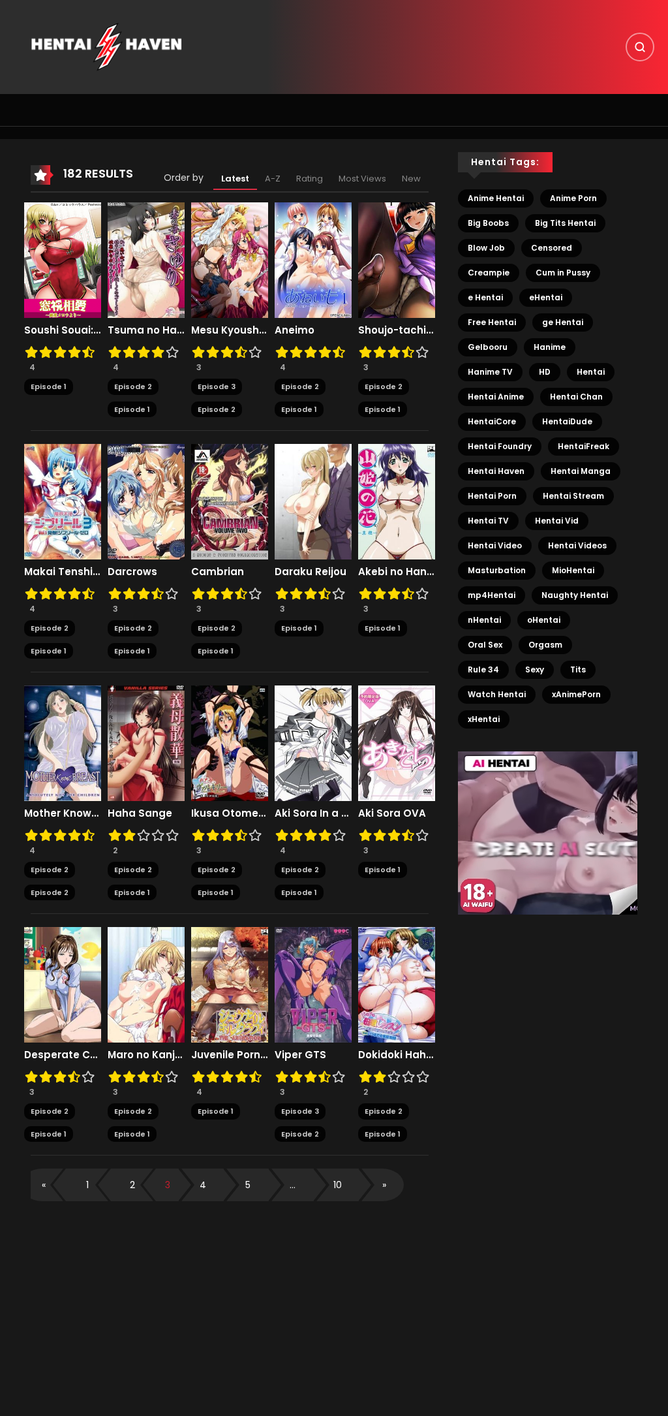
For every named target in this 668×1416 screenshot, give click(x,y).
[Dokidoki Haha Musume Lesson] (396, 984)
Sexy (534, 669)
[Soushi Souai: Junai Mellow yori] (62, 259)
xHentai (484, 719)
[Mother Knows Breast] (62, 742)
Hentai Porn (492, 495)
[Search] (640, 47)
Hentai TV (488, 520)
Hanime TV (490, 371)
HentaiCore (492, 421)
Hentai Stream (573, 495)
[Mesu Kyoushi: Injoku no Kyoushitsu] (229, 259)
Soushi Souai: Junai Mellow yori (62, 330)
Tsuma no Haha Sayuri (146, 330)
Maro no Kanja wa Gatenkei (146, 1055)
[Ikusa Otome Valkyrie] (229, 742)
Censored (551, 247)
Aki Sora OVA (392, 813)
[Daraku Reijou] (313, 501)
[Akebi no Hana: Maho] (396, 501)
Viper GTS (300, 1055)
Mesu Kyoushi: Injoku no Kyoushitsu (229, 330)
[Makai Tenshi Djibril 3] (62, 501)
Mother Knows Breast (62, 813)
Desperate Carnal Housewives (62, 1055)
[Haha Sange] (146, 742)
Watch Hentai (497, 694)
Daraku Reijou (310, 572)
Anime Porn (573, 198)
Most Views (362, 178)
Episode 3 (216, 386)
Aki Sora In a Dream (313, 813)
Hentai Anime (496, 396)
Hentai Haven (496, 471)
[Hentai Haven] (106, 46)
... (293, 1184)
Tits (578, 669)
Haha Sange (140, 813)
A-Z (273, 178)
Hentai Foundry (500, 446)
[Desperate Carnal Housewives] (62, 984)
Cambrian (217, 572)
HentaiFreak (583, 446)
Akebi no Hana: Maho (396, 572)
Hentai (591, 371)
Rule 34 (483, 669)
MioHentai (573, 570)
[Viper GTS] (313, 984)
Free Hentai (492, 322)
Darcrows (132, 572)
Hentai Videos (577, 545)
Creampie (488, 272)
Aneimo (294, 330)
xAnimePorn (576, 694)
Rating (309, 178)
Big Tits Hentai (565, 222)
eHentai (545, 297)
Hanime (550, 347)
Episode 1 (49, 386)
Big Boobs (488, 222)
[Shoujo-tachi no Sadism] (396, 259)
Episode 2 (133, 386)
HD (545, 371)
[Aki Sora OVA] (396, 742)
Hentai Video (495, 545)
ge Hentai (562, 322)
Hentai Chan (576, 396)
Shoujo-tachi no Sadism (396, 330)
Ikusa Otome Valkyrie (229, 813)
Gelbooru (488, 347)
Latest (235, 178)
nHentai (484, 619)
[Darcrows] (146, 501)
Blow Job (486, 247)
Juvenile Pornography (229, 1055)
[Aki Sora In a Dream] (313, 742)
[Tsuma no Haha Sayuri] (146, 259)
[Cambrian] (229, 501)
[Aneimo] (313, 259)
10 (337, 1184)
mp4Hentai (491, 595)
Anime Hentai (496, 198)
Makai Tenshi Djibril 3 (62, 572)
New (411, 178)
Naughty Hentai (574, 595)
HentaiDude (567, 421)
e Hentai (485, 297)
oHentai (543, 619)
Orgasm (545, 644)
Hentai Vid (557, 520)
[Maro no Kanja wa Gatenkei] (146, 984)
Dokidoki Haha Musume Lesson (396, 1055)
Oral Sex (485, 644)
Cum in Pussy (563, 272)
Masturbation (497, 570)
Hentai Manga (581, 471)
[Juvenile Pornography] (229, 984)
